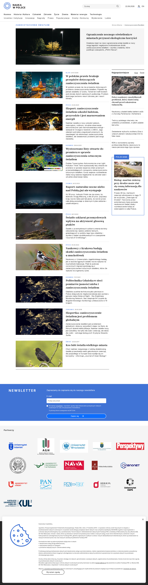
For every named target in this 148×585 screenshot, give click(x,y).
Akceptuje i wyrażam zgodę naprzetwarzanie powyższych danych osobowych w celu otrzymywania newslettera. (75, 406)
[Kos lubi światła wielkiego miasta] (62, 354)
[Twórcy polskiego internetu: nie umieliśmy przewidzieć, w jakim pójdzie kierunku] (128, 122)
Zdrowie (47, 14)
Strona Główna (117, 25)
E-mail (49, 396)
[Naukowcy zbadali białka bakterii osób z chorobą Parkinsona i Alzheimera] (128, 113)
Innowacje (30, 18)
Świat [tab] (142, 73)
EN (143, 6)
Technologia (96, 14)
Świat (69, 342)
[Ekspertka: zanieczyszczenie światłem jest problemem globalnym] (62, 322)
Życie (56, 14)
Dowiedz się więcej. (130, 569)
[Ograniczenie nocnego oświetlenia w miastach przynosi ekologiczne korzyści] (80, 46)
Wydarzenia (96, 18)
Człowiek (37, 14)
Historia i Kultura (22, 14)
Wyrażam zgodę (53, 572)
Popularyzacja (62, 18)
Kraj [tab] (136, 73)
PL (139, 6)
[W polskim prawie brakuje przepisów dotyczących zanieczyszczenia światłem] (62, 86)
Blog (68, 73)
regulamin (59, 406)
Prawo (51, 18)
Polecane (121, 157)
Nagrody (41, 18)
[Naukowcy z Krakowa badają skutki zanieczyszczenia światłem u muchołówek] (62, 258)
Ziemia (65, 14)
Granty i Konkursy (80, 18)
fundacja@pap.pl (100, 563)
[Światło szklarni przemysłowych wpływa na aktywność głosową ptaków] (62, 226)
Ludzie (108, 18)
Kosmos (7, 14)
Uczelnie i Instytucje (13, 18)
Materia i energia (79, 14)
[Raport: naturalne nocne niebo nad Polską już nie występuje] (62, 196)
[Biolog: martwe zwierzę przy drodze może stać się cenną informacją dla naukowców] (128, 186)
